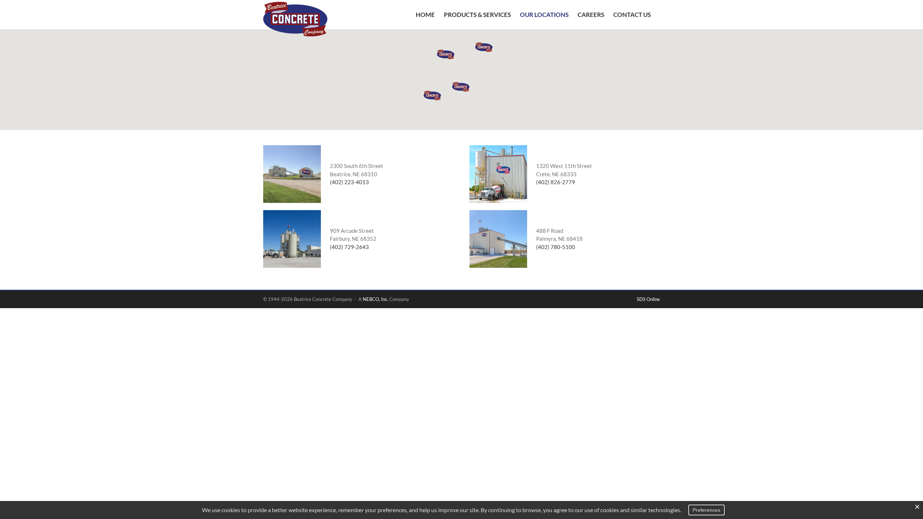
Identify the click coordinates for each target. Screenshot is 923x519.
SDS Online (648, 299)
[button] (461, 87)
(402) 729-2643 (349, 247)
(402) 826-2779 (555, 182)
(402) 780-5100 (555, 247)
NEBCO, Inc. (375, 299)
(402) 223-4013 (349, 182)
